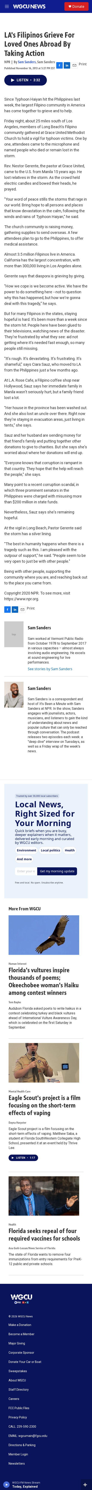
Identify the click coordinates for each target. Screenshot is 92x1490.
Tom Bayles (15, 1002)
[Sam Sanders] (14, 634)
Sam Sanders (27, 62)
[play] (6, 1484)
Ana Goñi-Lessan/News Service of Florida (32, 1248)
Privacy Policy (18, 1417)
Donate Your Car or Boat (25, 1362)
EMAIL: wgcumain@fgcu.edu (28, 1436)
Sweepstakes (18, 1371)
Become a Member (21, 1334)
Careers (14, 1399)
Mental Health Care (19, 1091)
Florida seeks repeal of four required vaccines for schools (44, 1234)
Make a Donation (20, 1325)
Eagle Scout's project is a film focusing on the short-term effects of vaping (44, 1105)
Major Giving (17, 1343)
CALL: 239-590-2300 (22, 1426)
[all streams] (86, 1484)
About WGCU (17, 1380)
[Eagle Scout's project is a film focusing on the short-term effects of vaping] (44, 1063)
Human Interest (18, 964)
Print (83, 64)
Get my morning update (57, 871)
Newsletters (17, 1463)
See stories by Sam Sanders (50, 669)
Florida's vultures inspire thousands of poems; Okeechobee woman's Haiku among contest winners (44, 981)
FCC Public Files (19, 1408)
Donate (78, 6)
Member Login (18, 1454)
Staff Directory (19, 1389)
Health (12, 1224)
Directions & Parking (22, 1445)
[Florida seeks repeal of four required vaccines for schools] (44, 1196)
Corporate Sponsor (21, 1352)
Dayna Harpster (17, 1122)
